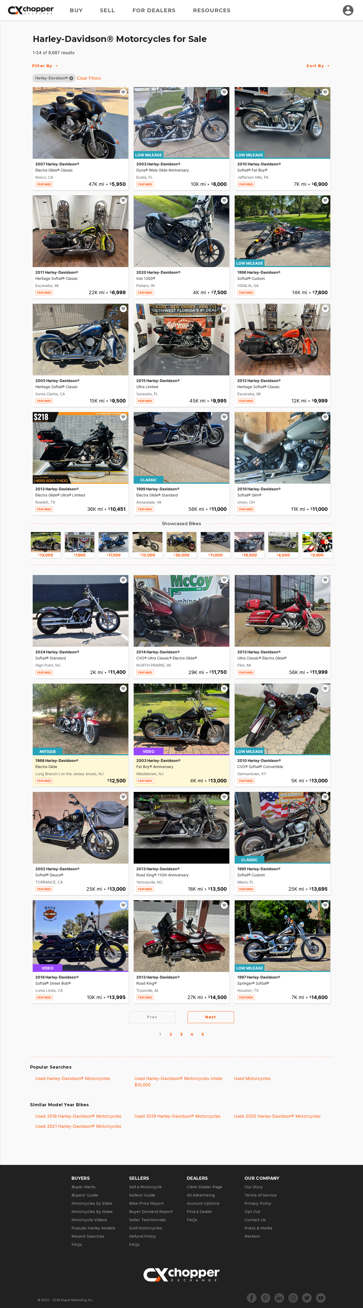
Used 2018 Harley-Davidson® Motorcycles (78, 1116)
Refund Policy (142, 1236)
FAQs (76, 1244)
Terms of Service (260, 1195)
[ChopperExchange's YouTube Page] (321, 1298)
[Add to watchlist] (123, 92)
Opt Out (252, 1211)
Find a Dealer (199, 1211)
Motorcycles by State (91, 1203)
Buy (76, 10)
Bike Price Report (146, 1203)
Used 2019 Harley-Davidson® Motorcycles (177, 1116)
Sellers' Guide (142, 1195)
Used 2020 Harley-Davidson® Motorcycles (277, 1116)
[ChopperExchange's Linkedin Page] (279, 1298)
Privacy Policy (257, 1203)
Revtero (252, 1236)
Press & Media (258, 1228)
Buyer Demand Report (151, 1211)
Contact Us (255, 1219)
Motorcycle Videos (89, 1219)
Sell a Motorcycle (145, 1187)
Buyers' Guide (84, 1195)
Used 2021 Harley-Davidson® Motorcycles (78, 1126)
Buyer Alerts (83, 1187)
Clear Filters (89, 78)
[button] (51, 78)
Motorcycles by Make (92, 1211)
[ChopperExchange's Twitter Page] (307, 1298)
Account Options (203, 1203)
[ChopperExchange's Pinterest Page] (265, 1298)
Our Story (253, 1187)
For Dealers (154, 10)
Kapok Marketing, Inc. (77, 1300)
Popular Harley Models (93, 1228)
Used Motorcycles (252, 1078)
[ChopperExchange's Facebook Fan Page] (251, 1298)
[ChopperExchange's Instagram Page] (293, 1298)
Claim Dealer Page (204, 1187)
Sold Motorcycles (145, 1228)
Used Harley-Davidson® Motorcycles (72, 1078)
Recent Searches (87, 1236)
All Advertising (201, 1195)
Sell (107, 10)
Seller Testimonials (147, 1219)
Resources (212, 10)
